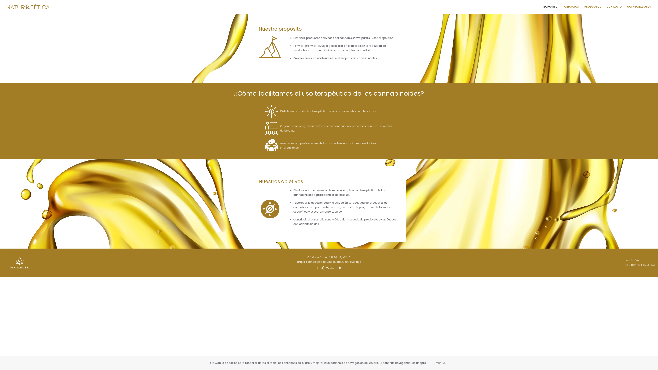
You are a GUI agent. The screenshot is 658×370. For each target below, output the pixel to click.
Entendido (439, 363)
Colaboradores (639, 6)
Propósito (550, 6)
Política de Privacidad (640, 265)
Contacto (614, 6)
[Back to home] (28, 7)
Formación (571, 6)
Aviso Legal (633, 260)
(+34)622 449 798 (329, 268)
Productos (592, 6)
